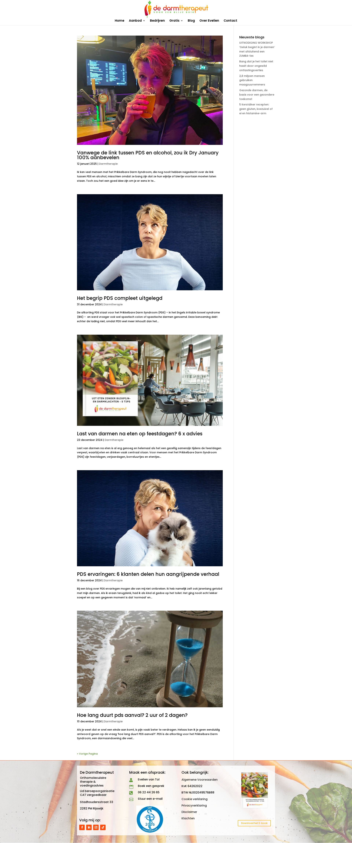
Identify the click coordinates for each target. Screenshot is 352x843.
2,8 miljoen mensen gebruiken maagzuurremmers (252, 80)
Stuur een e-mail (150, 799)
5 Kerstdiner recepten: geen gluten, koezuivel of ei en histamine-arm (256, 109)
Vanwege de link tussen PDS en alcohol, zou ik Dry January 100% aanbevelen (148, 155)
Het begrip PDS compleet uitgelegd (119, 298)
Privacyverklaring (194, 805)
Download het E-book (254, 823)
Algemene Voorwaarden (200, 780)
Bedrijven (157, 21)
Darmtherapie (108, 164)
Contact (230, 21)
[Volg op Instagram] (96, 827)
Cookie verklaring (195, 799)
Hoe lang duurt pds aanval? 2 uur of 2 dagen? (132, 715)
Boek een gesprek (151, 786)
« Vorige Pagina (87, 754)
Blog (191, 21)
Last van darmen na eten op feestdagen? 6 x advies (139, 433)
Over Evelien (209, 21)
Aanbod (135, 21)
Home (119, 21)
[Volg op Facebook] (82, 827)
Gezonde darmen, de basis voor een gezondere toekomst (256, 94)
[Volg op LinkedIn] (89, 827)
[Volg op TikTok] (103, 827)
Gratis (174, 21)
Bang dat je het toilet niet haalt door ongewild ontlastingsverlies (256, 66)
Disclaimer (189, 812)
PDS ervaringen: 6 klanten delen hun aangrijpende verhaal (148, 574)
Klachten (188, 818)
